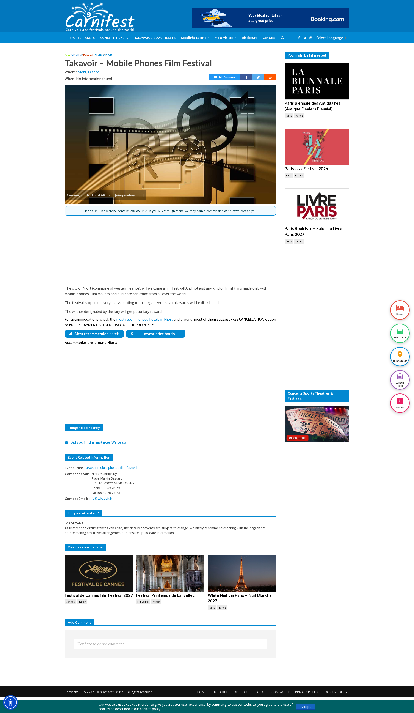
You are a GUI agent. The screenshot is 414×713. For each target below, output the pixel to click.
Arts (67, 54)
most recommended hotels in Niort (144, 319)
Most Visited (224, 38)
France (99, 54)
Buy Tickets (219, 692)
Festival (88, 54)
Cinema (76, 54)
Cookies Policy (335, 692)
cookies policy (150, 709)
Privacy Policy (306, 692)
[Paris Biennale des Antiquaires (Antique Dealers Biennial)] (317, 81)
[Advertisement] (170, 249)
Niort (108, 54)
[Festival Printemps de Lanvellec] (170, 573)
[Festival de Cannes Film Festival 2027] (99, 573)
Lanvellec (143, 602)
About (262, 692)
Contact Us (281, 692)
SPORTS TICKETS (82, 38)
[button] (10, 702)
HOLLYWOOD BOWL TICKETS (155, 38)
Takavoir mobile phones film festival (110, 467)
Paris (212, 607)
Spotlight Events (193, 38)
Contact (269, 38)
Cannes (70, 602)
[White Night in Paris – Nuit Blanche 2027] (242, 573)
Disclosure (249, 38)
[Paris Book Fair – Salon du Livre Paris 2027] (317, 206)
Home (201, 692)
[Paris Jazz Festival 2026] (317, 147)
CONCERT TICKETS (114, 38)
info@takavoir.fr (100, 498)
